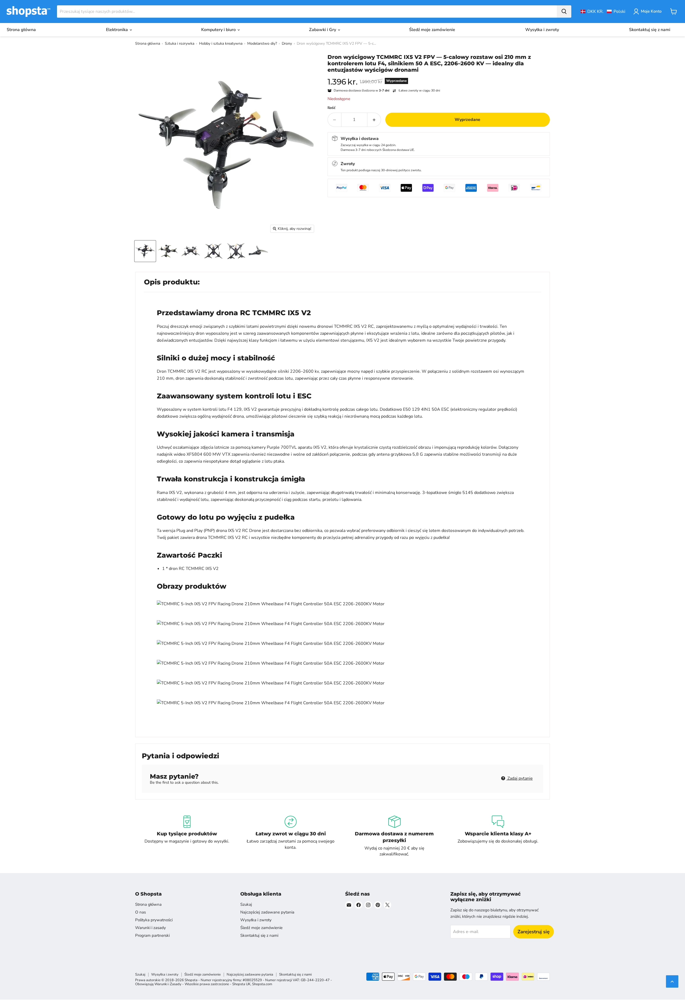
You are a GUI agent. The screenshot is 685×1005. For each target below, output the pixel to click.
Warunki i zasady (150, 927)
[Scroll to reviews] (439, 76)
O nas (140, 912)
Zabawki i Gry (323, 30)
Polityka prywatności (154, 920)
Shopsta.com (262, 984)
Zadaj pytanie (519, 778)
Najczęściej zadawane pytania (267, 912)
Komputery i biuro (219, 30)
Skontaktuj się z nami (649, 30)
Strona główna (21, 30)
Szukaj (246, 904)
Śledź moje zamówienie (432, 30)
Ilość (332, 108)
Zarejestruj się (533, 931)
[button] (603, 11)
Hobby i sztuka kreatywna (220, 43)
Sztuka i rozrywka (179, 43)
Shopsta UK (241, 984)
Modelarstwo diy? (262, 43)
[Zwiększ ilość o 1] (374, 120)
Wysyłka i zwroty (542, 30)
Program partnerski (152, 935)
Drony (287, 43)
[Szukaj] (564, 11)
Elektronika (117, 30)
